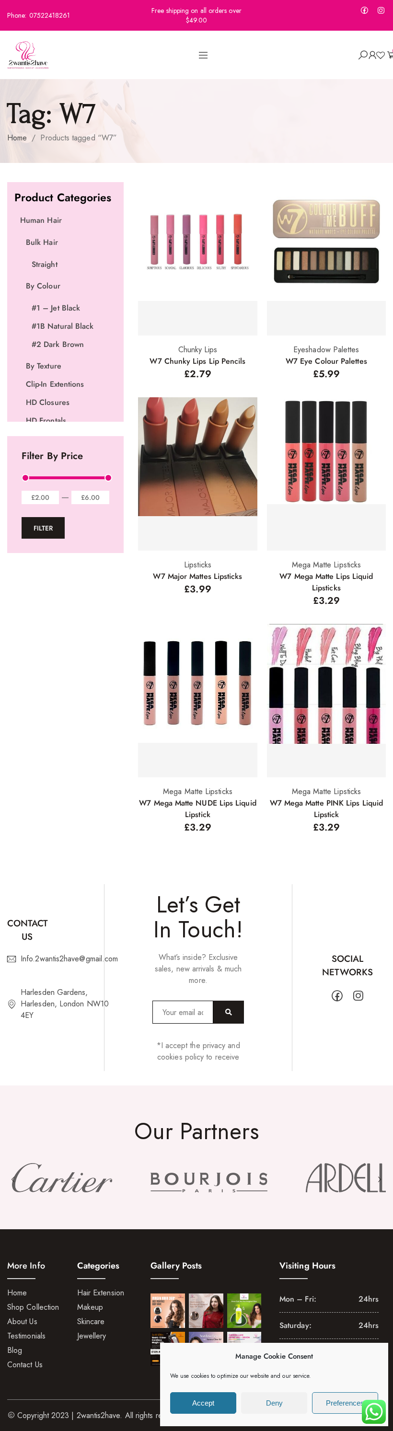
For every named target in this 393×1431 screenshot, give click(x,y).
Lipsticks (197, 564)
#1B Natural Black (62, 326)
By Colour (43, 285)
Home (17, 137)
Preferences (345, 1403)
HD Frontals (46, 420)
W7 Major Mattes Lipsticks (197, 576)
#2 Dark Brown (58, 344)
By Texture (43, 365)
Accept (203, 1403)
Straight (45, 264)
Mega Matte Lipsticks (326, 564)
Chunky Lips (198, 349)
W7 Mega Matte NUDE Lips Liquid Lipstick (197, 808)
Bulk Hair (42, 242)
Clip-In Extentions (55, 384)
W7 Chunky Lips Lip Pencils (197, 361)
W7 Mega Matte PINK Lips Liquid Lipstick (326, 808)
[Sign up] (228, 1012)
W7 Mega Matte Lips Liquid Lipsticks (326, 582)
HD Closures (47, 402)
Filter (43, 528)
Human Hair (41, 220)
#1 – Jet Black (56, 307)
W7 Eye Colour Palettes (326, 361)
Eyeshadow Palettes (326, 349)
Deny (274, 1403)
